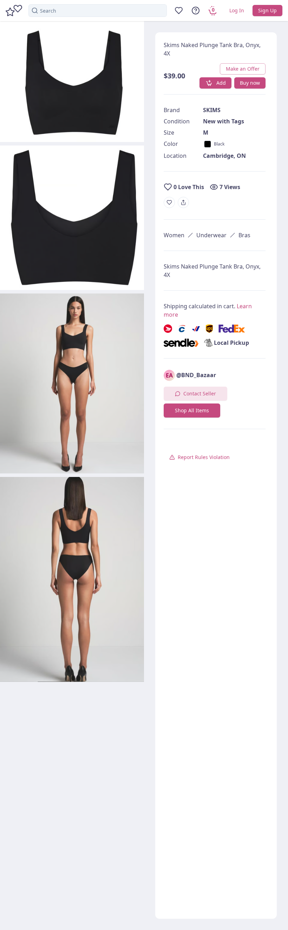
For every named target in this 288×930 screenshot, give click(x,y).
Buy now (250, 82)
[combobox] (97, 10)
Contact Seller (199, 393)
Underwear (211, 235)
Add (221, 82)
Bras (244, 235)
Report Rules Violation (204, 457)
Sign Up (267, 10)
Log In (236, 10)
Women (174, 235)
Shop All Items (192, 410)
